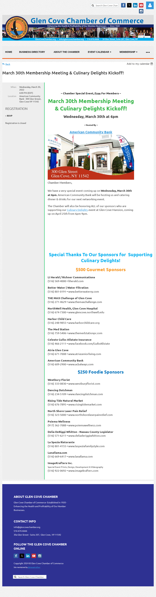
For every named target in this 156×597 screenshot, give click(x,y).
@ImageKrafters (34, 567)
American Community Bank (91, 132)
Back (7, 64)
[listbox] (140, 64)
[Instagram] (141, 11)
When (13, 87)
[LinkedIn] (135, 5)
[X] (129, 5)
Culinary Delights (77, 209)
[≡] (148, 52)
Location (12, 96)
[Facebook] (123, 5)
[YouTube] (141, 5)
